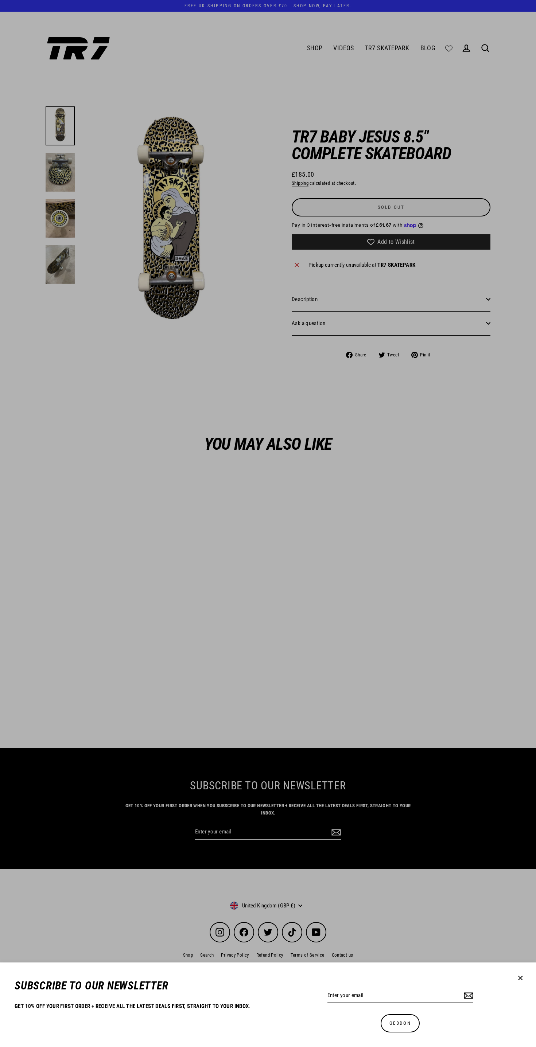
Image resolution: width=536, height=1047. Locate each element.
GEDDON (400, 1023)
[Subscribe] (467, 995)
